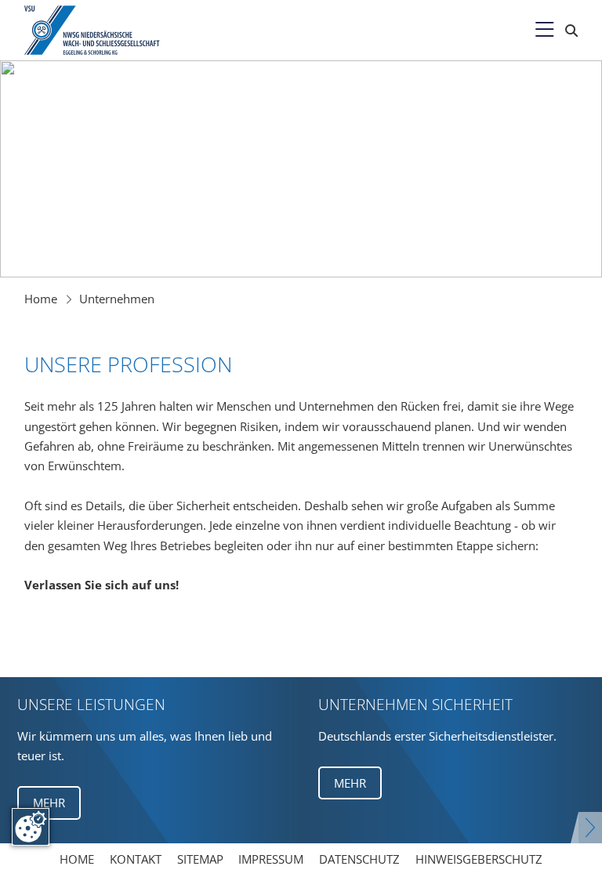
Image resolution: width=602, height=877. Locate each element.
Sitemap (200, 859)
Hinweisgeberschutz (478, 859)
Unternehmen (116, 298)
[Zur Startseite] (93, 29)
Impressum (270, 859)
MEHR (49, 802)
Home (40, 298)
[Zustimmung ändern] (30, 827)
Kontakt (135, 859)
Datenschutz (359, 859)
